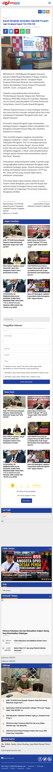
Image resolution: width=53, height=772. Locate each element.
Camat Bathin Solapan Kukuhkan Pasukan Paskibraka (38, 203)
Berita (16, 27)
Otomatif (4, 768)
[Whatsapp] (22, 31)
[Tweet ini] (11, 31)
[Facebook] (40, 12)
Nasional (31, 766)
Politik (13, 768)
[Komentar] (27, 31)
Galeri (28, 768)
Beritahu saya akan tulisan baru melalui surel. (23, 377)
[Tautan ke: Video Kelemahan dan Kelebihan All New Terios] (7, 642)
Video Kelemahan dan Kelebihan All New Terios (30, 641)
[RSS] (48, 12)
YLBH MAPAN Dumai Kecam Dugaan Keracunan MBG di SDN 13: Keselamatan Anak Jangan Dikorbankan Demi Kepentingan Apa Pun (38, 270)
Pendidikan (27, 27)
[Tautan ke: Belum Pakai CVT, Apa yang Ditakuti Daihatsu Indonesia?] (7, 649)
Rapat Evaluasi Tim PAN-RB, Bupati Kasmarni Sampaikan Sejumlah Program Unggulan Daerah (13, 206)
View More (26, 501)
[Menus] (49, 3)
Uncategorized (36, 27)
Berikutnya (37, 485)
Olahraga (40, 766)
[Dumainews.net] (11, 3)
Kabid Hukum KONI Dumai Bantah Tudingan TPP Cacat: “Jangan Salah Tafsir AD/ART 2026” (37, 414)
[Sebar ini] (5, 31)
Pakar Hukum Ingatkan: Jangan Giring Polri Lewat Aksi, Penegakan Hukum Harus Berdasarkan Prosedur (13, 440)
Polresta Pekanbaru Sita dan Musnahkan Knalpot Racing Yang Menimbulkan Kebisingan (25, 632)
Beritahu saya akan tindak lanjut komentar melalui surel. (27, 373)
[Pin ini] (16, 31)
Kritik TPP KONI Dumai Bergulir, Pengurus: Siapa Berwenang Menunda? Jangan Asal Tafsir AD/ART (14, 414)
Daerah (21, 27)
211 (28, 485)
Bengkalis (11, 27)
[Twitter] (44, 12)
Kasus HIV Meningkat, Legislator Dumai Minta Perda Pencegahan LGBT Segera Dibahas (38, 296)
